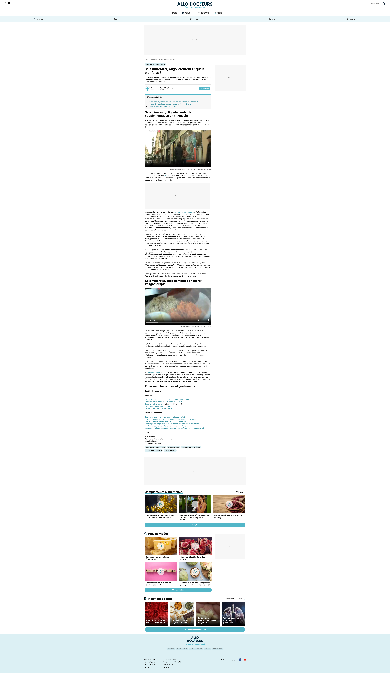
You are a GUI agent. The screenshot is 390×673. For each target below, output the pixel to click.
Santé (116, 19)
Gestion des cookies (169, 659)
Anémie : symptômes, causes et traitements (156, 621)
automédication (154, 372)
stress (167, 175)
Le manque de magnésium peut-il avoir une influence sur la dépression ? (172, 424)
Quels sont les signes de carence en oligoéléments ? (165, 417)
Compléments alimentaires (167, 59)
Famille (272, 19)
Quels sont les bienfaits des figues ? (192, 558)
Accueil (147, 59)
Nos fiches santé (160, 598)
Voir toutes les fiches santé (195, 630)
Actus (187, 13)
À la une (40, 19)
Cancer (207, 649)
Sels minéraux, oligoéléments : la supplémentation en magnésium (173, 102)
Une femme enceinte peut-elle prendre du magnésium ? (166, 421)
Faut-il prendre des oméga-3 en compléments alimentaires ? (160, 516)
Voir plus (195, 525)
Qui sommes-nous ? (150, 659)
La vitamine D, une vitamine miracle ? (159, 408)
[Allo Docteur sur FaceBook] (5, 3)
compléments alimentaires (184, 212)
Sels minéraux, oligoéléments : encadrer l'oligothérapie (170, 104)
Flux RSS (146, 667)
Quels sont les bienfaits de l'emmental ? (157, 558)
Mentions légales (149, 662)
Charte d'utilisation (150, 664)
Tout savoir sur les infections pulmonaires (231, 620)
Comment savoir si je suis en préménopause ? (158, 583)
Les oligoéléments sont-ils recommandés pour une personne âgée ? (171, 419)
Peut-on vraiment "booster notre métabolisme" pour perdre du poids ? (194, 517)
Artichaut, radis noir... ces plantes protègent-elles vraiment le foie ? (195, 583)
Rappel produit (182, 649)
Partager (206, 89)
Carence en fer (170, 450)
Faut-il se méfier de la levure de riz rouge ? (228, 516)
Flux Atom (166, 667)
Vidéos (174, 13)
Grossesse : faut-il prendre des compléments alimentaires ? (167, 399)
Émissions (351, 19)
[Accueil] (195, 640)
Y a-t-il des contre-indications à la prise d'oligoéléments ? (167, 426)
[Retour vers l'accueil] (195, 5)
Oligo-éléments (173, 447)
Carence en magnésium (154, 450)
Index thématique (168, 664)
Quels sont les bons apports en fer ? (159, 406)
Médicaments (217, 649)
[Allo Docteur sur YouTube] (245, 659)
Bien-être (194, 19)
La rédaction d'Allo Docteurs (165, 88)
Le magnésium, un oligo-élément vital (180, 621)
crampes (148, 175)
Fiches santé (203, 13)
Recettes (171, 649)
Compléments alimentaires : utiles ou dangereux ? (164, 402)
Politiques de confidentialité (172, 662)
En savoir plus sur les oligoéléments (162, 106)
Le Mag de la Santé (196, 649)
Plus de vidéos (158, 533)
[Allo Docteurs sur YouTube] (9, 3)
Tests (219, 13)
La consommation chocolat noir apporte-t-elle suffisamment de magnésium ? (174, 428)
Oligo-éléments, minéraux (191, 447)
